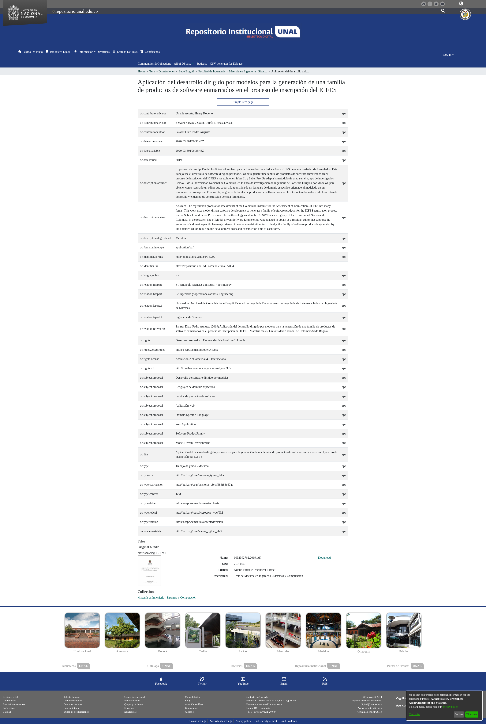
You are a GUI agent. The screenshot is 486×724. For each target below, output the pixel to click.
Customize (414, 714)
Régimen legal (10, 696)
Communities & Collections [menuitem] (154, 63)
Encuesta (129, 708)
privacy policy (450, 706)
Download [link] (324, 557)
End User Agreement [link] (266, 721)
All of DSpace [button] (182, 63)
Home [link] (141, 71)
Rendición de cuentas (14, 704)
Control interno (72, 708)
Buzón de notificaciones (76, 711)
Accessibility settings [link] (220, 721)
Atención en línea (194, 704)
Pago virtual (9, 708)
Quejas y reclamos (133, 704)
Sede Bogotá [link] (186, 71)
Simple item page (243, 102)
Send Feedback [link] (289, 721)
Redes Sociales (132, 700)
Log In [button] (447, 54)
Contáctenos (191, 708)
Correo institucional (134, 696)
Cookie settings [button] (197, 721)
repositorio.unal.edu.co (76, 11)
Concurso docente (73, 704)
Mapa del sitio (192, 696)
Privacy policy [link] (243, 721)
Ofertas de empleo (73, 700)
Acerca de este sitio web (369, 708)
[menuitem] (183, 63)
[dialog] (444, 705)
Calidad (7, 711)
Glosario (189, 711)
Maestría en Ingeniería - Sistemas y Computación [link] (248, 71)
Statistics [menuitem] (201, 63)
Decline (459, 714)
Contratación (9, 700)
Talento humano (72, 696)
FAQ (187, 700)
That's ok (471, 714)
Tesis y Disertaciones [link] (162, 71)
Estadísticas (130, 711)
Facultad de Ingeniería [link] (211, 71)
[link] (167, 597)
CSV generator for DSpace (226, 63)
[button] (461, 3)
